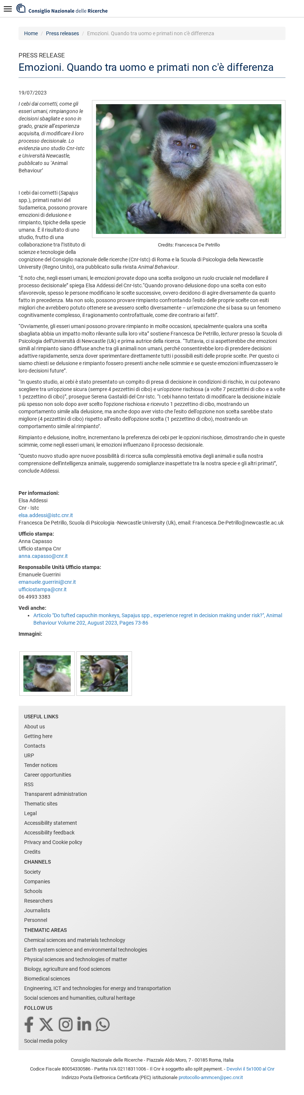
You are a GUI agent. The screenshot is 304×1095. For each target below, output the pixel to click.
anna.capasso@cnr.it (43, 556)
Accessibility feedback (49, 833)
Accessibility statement (50, 823)
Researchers (38, 901)
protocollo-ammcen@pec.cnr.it (211, 1077)
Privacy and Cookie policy (53, 842)
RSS (28, 784)
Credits (32, 852)
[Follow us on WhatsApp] (103, 1025)
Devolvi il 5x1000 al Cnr (250, 1069)
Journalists (37, 910)
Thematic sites (40, 804)
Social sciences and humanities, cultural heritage (79, 998)
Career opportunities (47, 775)
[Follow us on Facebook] (29, 1025)
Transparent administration (55, 794)
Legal (30, 813)
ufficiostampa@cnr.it (43, 589)
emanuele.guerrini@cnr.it (47, 582)
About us (34, 727)
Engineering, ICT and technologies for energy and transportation (97, 988)
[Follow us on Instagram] (66, 1025)
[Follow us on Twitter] (47, 1025)
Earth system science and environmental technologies (85, 950)
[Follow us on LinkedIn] (84, 1025)
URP (29, 755)
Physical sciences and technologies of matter (75, 959)
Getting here (38, 736)
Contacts (34, 746)
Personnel (35, 920)
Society (32, 872)
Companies (37, 881)
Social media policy (45, 1041)
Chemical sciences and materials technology (74, 940)
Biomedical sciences (47, 979)
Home (31, 33)
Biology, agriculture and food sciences (67, 969)
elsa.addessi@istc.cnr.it (46, 515)
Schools (33, 891)
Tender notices (40, 765)
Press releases (62, 33)
